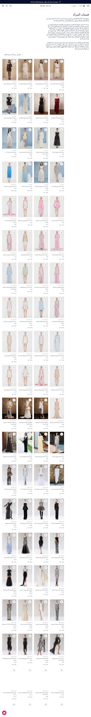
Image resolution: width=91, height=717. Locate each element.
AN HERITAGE (45, 420)
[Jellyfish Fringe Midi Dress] (9, 307)
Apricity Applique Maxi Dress (25, 693)
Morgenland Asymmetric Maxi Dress (58, 659)
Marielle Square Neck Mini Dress (26, 322)
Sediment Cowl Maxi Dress (9, 457)
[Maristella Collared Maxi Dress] (57, 307)
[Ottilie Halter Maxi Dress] (57, 240)
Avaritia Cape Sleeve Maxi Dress (41, 625)
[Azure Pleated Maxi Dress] (9, 543)
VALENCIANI (13, 184)
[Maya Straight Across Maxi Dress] (41, 172)
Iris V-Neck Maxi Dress (11, 152)
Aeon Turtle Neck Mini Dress (41, 523)
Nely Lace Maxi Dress (27, 186)
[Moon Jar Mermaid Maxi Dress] (25, 610)
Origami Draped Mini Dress (25, 390)
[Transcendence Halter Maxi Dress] (9, 678)
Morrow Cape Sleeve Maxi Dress (26, 591)
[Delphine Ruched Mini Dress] (41, 341)
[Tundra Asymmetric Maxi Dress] (9, 475)
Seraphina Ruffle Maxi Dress (57, 422)
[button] (88, 6)
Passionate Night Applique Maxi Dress (25, 423)
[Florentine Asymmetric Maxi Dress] (41, 273)
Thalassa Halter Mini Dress (57, 390)
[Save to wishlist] (61, 61)
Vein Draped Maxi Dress (58, 457)
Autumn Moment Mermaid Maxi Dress (9, 423)
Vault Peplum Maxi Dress (26, 523)
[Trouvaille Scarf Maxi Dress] (41, 576)
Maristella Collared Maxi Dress (58, 322)
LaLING (62, 455)
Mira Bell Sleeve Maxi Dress (25, 118)
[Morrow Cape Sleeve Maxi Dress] (25, 576)
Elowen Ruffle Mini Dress (58, 220)
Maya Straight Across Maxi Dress (41, 187)
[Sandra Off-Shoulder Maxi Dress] (57, 104)
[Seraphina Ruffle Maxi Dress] (57, 408)
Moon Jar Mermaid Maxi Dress (26, 625)
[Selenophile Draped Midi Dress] (41, 644)
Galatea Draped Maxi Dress (57, 356)
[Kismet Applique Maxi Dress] (25, 644)
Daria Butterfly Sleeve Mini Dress (25, 153)
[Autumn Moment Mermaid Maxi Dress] (9, 408)
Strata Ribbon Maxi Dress (26, 457)
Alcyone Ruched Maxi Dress (41, 457)
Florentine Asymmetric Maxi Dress (41, 288)
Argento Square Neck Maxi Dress (57, 625)
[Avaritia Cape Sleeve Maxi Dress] (41, 610)
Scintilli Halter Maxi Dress (57, 557)
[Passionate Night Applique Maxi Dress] (25, 408)
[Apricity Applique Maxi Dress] (25, 678)
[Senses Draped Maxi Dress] (57, 678)
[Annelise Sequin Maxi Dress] (9, 240)
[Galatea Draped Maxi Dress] (57, 341)
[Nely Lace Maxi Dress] (25, 172)
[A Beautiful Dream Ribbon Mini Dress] (41, 408)
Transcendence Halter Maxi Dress (9, 693)
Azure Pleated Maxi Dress (10, 557)
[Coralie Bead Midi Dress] (25, 240)
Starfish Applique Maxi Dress (58, 288)
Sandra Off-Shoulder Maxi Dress (57, 119)
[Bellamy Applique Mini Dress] (25, 206)
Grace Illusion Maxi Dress (42, 118)
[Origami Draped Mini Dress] (25, 376)
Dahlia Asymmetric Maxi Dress (42, 221)
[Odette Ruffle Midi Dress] (41, 307)
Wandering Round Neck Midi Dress (9, 659)
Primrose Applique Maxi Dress (10, 221)
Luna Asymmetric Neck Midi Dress (57, 84)
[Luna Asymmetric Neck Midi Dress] (57, 69)
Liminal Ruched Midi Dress (57, 489)
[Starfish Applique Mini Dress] (25, 341)
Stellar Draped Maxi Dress (57, 523)
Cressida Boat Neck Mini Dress (10, 356)
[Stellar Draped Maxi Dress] (57, 509)
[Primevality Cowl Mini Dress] (41, 475)
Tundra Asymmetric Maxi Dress (10, 490)
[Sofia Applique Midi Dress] (41, 69)
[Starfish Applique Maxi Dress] (57, 273)
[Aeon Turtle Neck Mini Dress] (41, 509)
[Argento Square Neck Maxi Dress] (57, 610)
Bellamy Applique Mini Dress (25, 220)
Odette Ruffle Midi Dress (42, 321)
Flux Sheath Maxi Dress (26, 489)
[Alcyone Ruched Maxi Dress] (41, 442)
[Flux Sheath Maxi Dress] (25, 475)
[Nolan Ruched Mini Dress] (9, 104)
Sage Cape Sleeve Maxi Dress (10, 524)
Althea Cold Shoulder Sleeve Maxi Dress (9, 288)
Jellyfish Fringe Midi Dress (10, 321)
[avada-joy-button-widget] (4, 713)
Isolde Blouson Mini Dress (26, 287)
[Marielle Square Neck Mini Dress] (25, 307)
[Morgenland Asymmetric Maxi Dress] (57, 644)
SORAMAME (45, 487)
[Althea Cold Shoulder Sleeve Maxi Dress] (9, 273)
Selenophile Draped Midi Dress (42, 659)
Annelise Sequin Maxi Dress (9, 255)
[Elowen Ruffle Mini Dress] (57, 206)
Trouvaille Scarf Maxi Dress (41, 590)
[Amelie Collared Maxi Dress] (25, 69)
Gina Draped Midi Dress (58, 152)
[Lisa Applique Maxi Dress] (57, 172)
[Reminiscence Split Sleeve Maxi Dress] (41, 678)
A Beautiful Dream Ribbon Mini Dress (41, 423)
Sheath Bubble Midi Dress (42, 557)
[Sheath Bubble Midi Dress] (41, 543)
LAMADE (62, 82)
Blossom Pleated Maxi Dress (41, 390)
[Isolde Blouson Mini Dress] (25, 273)
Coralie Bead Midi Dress (26, 255)
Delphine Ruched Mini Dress (41, 356)
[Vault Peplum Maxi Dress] (25, 509)
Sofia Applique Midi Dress (41, 84)
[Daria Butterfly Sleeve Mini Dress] (25, 138)
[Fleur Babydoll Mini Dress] (9, 376)
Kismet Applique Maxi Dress (25, 658)
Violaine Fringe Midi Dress (10, 186)
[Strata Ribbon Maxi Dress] (25, 442)
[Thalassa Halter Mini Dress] (57, 376)
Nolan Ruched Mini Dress (10, 118)
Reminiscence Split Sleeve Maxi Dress (41, 693)
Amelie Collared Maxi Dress (25, 84)
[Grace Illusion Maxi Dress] (41, 104)
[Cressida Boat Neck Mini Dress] (9, 341)
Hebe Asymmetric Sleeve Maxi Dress (42, 153)
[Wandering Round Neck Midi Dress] (9, 644)
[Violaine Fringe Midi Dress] (9, 172)
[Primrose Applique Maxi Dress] (9, 206)
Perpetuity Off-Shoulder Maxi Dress (9, 625)
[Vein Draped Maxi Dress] (57, 442)
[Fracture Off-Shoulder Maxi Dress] (9, 576)
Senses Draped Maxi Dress (57, 693)
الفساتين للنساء (67, 19)
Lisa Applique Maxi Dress (58, 186)
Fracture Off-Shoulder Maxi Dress (9, 591)
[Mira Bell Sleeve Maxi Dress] (25, 104)
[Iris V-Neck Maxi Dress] (9, 138)
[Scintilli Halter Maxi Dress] (57, 543)
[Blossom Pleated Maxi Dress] (41, 376)
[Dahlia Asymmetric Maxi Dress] (41, 206)
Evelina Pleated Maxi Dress (41, 255)
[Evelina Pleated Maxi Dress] (41, 240)
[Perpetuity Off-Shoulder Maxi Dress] (9, 610)
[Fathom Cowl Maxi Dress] (57, 576)
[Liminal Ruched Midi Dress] (57, 475)
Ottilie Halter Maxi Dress (58, 255)
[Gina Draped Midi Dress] (57, 138)
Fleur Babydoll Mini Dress (10, 390)
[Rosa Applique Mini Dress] (9, 69)
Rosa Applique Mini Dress (10, 84)
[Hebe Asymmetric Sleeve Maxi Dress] (41, 138)
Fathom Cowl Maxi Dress (58, 590)
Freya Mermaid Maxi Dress (25, 557)
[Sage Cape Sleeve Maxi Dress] (9, 509)
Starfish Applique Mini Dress (25, 356)
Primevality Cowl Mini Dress (41, 489)
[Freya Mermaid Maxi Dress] (25, 543)
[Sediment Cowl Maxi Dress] (9, 442)
